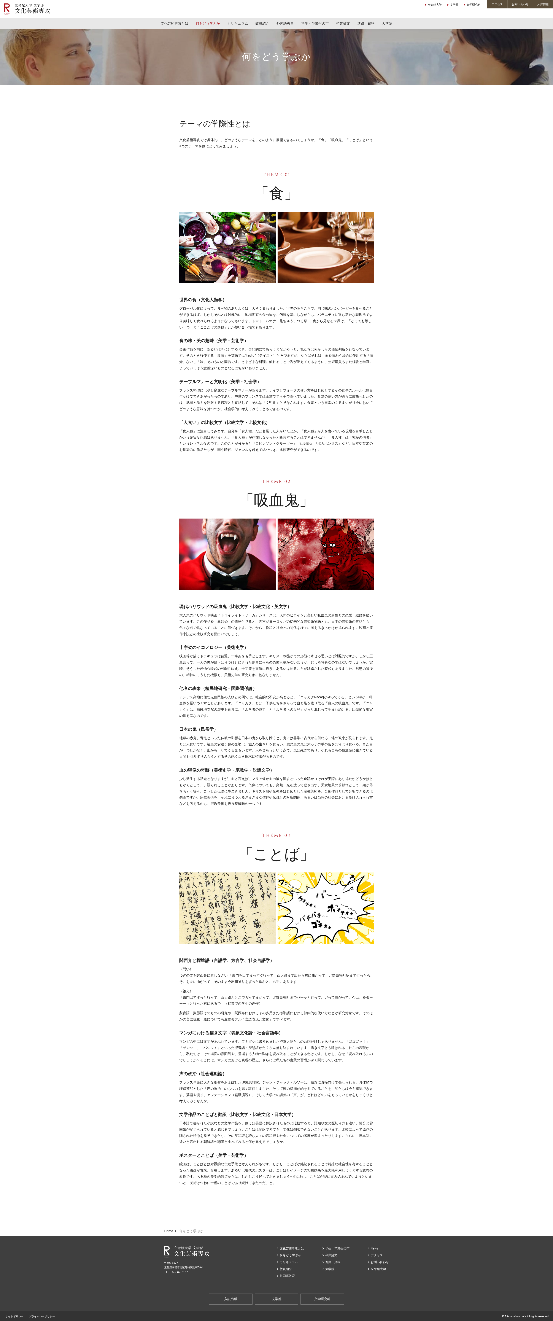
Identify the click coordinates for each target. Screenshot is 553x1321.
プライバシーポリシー (42, 1316)
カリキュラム (237, 23)
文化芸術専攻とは (174, 23)
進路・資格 (366, 23)
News (374, 1248)
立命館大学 (435, 4)
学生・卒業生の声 (315, 23)
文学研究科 (474, 4)
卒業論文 (343, 23)
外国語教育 (285, 23)
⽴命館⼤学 (378, 1269)
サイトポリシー (14, 1316)
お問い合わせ (520, 4)
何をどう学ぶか (208, 23)
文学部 (454, 4)
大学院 (387, 23)
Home (168, 1231)
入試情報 (543, 4)
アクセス (497, 4)
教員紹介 (262, 23)
